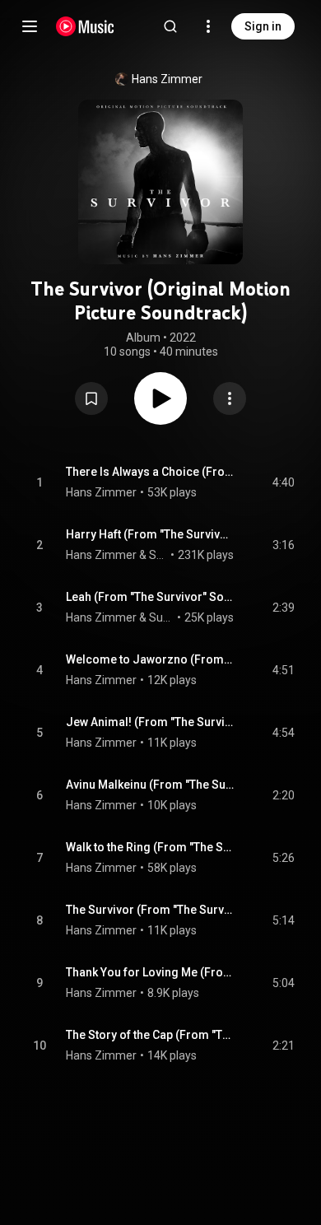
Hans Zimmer (167, 79)
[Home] (85, 26)
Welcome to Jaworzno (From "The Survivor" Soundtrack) (150, 659)
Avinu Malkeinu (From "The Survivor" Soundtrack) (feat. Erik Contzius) (150, 784)
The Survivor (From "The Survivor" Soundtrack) (150, 909)
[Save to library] (91, 398)
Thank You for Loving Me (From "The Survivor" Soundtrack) (150, 972)
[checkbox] (283, 482)
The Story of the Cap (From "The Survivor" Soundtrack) (150, 1034)
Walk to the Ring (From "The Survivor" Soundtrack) (150, 847)
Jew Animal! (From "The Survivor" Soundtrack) (150, 722)
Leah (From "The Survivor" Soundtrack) (150, 596)
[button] (91, 398)
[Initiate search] (170, 26)
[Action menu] (229, 398)
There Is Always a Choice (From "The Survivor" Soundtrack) (150, 471)
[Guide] (30, 26)
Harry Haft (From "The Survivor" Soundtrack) (150, 534)
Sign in (262, 26)
